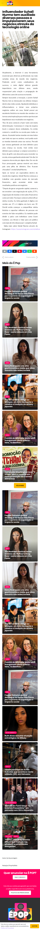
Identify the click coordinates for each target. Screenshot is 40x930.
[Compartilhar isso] (9, 251)
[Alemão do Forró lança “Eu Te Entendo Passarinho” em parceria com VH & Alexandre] (20, 780)
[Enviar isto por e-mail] (4, 251)
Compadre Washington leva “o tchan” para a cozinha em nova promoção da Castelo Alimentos (20, 475)
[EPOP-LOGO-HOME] (10, 3)
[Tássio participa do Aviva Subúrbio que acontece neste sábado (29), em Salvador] (20, 744)
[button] (2, 3)
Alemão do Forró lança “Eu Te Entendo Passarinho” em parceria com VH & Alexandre (19, 808)
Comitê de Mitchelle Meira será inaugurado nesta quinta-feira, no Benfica (20, 440)
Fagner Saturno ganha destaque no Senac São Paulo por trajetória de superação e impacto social (19, 294)
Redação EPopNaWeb (9, 865)
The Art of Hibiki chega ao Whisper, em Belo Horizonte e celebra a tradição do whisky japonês (19, 403)
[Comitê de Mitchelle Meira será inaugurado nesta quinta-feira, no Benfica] (20, 412)
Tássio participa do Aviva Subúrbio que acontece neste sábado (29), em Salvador (19, 771)
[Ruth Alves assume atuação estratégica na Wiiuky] (20, 707)
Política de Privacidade (7, 928)
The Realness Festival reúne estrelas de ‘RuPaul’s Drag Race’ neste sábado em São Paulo (18, 331)
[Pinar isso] (19, 251)
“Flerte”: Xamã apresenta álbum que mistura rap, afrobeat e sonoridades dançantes (17, 843)
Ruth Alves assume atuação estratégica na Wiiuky (18, 736)
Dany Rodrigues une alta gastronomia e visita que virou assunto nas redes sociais (20, 368)
